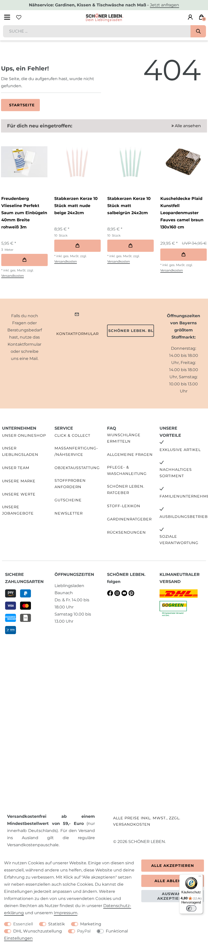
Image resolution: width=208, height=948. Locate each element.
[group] (24, 162)
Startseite (22, 105)
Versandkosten (12, 276)
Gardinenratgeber (129, 519)
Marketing (90, 924)
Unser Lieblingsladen (20, 451)
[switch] (191, 908)
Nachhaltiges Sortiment (176, 472)
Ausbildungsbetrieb (184, 516)
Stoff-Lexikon (123, 506)
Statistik (56, 924)
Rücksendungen (126, 532)
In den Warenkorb (24, 260)
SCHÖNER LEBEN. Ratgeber (125, 489)
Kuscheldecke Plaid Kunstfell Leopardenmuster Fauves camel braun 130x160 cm (181, 212)
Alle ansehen (187, 125)
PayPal (84, 931)
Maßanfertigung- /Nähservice (76, 451)
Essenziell (23, 924)
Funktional (117, 931)
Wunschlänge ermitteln (124, 438)
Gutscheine (68, 500)
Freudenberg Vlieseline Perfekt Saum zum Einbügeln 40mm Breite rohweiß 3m (24, 212)
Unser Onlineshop (24, 435)
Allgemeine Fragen (130, 454)
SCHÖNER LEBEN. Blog (131, 330)
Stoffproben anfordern (70, 483)
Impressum (65, 912)
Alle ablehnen (172, 881)
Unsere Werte (19, 494)
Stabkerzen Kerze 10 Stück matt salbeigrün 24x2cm (129, 205)
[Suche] (198, 31)
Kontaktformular (77, 333)
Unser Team (15, 467)
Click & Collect (72, 435)
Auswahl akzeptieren (172, 896)
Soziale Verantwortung (179, 539)
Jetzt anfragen (164, 5)
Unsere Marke (19, 481)
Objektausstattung (77, 467)
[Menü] (200, 877)
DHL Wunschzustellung (37, 931)
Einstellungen (18, 938)
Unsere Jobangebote (18, 510)
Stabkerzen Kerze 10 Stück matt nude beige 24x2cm (76, 205)
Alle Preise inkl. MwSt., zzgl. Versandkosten (146, 821)
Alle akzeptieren (172, 865)
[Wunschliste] (18, 17)
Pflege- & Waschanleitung (127, 470)
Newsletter (69, 513)
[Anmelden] (190, 17)
